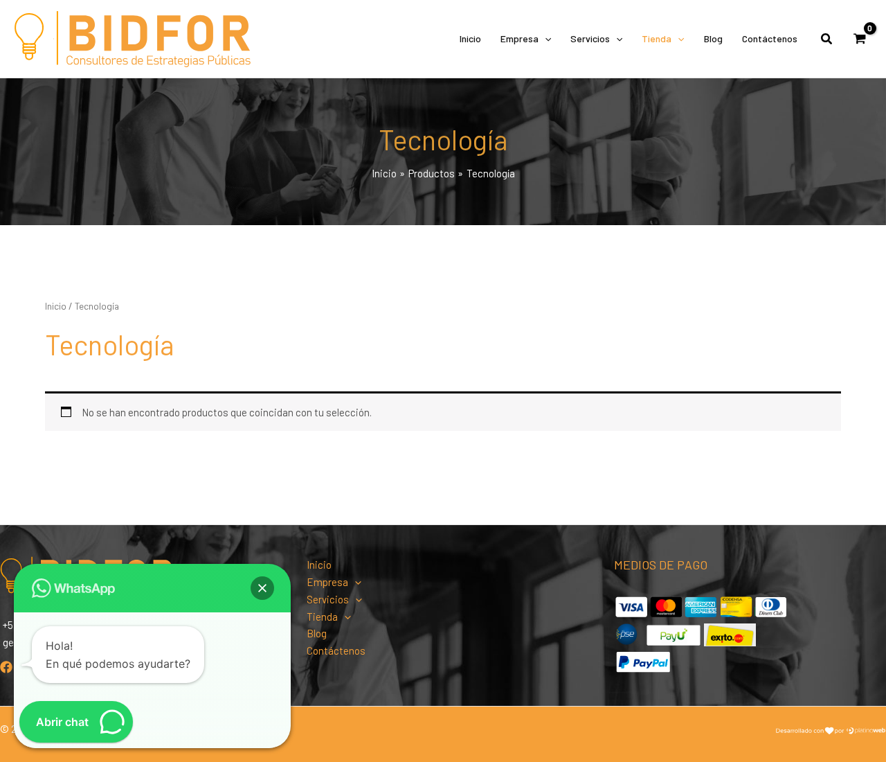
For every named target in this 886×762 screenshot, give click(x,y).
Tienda (656, 38)
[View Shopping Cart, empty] (859, 39)
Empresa (519, 38)
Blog (713, 38)
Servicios (590, 38)
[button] (545, 39)
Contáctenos (769, 38)
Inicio (470, 38)
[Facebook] (6, 667)
